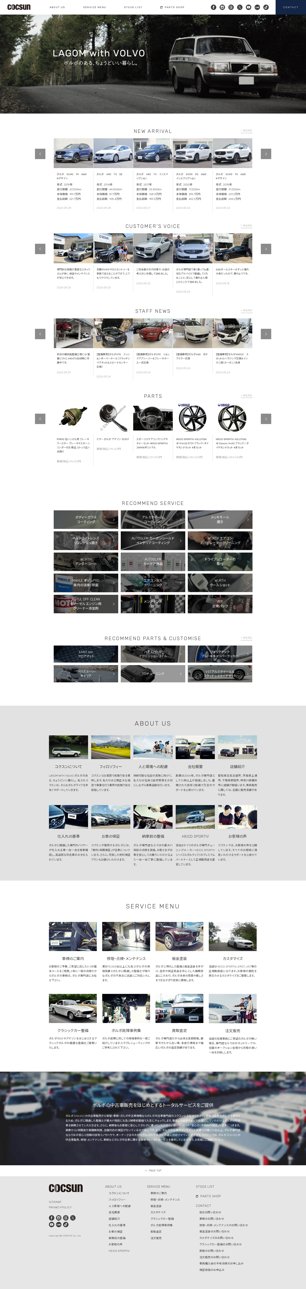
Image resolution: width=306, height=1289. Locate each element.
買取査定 (156, 1231)
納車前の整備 (117, 1238)
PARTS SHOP (210, 1196)
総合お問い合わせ (210, 1212)
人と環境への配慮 (120, 1206)
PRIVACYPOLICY (60, 1207)
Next (266, 154)
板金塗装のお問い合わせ (214, 1231)
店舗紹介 (114, 1218)
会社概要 (114, 1212)
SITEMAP (55, 1202)
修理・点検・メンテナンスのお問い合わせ (223, 1225)
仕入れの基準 (117, 1225)
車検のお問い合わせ (211, 1218)
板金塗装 (156, 1206)
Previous (40, 154)
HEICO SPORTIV (119, 1250)
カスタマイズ (158, 1212)
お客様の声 (116, 1244)
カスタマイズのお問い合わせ (216, 1238)
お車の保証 (116, 1231)
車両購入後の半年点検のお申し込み (221, 1263)
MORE (248, 130)
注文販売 (156, 1238)
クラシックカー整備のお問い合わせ (220, 1244)
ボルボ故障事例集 (162, 1225)
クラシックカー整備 (162, 1218)
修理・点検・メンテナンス (165, 1199)
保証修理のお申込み (212, 1270)
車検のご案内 (159, 1193)
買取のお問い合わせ (211, 1250)
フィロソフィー (117, 1199)
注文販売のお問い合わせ (214, 1257)
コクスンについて (119, 1193)
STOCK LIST (205, 1187)
